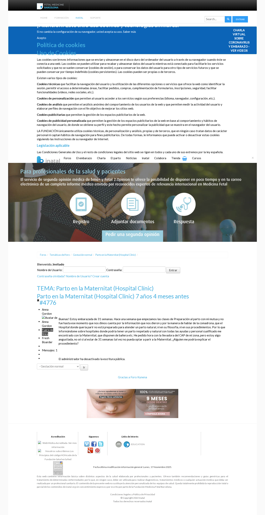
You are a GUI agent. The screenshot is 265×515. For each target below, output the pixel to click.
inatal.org (71, 486)
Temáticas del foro (59, 254)
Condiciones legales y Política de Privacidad (132, 494)
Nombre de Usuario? (79, 276)
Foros (43, 254)
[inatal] (132, 202)
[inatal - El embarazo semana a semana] (53, 159)
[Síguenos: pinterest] (97, 450)
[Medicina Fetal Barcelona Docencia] (138, 444)
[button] (240, 19)
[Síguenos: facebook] (94, 444)
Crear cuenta (100, 276)
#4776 (48, 302)
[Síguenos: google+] (90, 450)
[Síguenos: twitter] (101, 444)
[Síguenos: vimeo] (87, 444)
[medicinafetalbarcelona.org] (51, 6)
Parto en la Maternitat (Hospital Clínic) (115, 254)
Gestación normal (82, 254)
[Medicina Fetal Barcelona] (126, 444)
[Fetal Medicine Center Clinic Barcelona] (118, 444)
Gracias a (124, 377)
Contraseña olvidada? (51, 276)
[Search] (228, 19)
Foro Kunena (139, 377)
